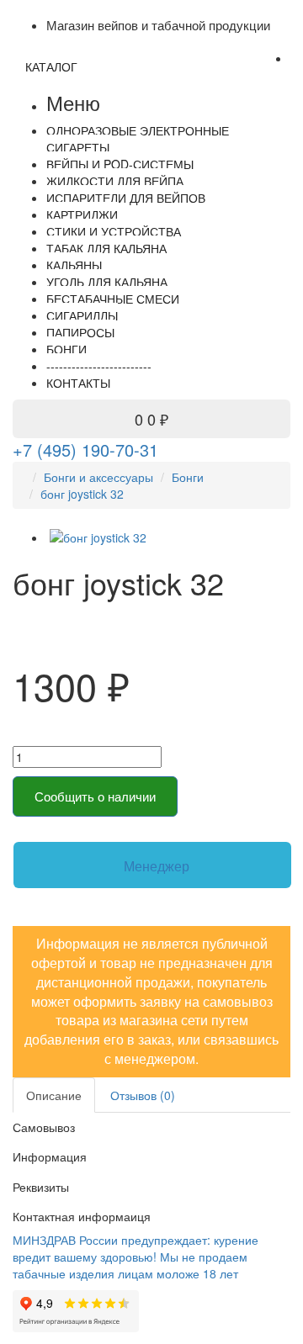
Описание (54, 1095)
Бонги (188, 476)
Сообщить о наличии (95, 796)
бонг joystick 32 (82, 493)
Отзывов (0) (142, 1095)
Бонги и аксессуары (98, 476)
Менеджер (156, 866)
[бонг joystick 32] (168, 537)
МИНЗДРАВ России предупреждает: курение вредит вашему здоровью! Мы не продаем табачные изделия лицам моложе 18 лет (135, 1256)
